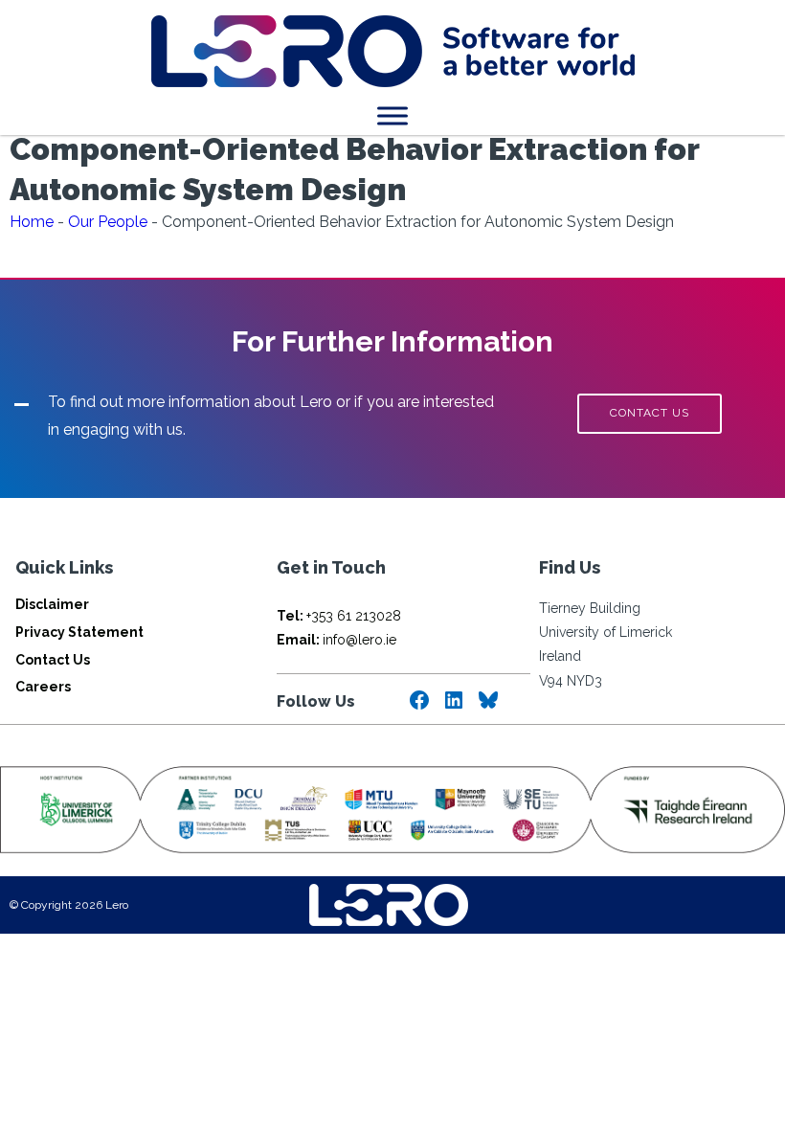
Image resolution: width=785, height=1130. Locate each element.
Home (32, 222)
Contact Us (52, 659)
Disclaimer (52, 604)
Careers (43, 686)
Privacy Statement (79, 632)
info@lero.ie (336, 639)
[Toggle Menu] (392, 115)
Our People (107, 222)
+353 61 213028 (339, 615)
